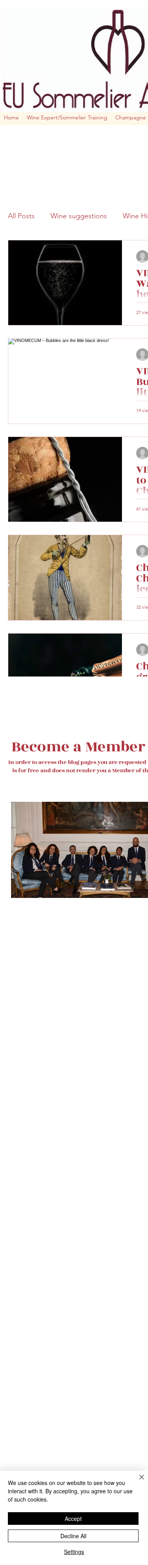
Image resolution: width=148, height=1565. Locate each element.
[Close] (136, 1481)
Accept (73, 1518)
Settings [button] (74, 1552)
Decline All (73, 1536)
